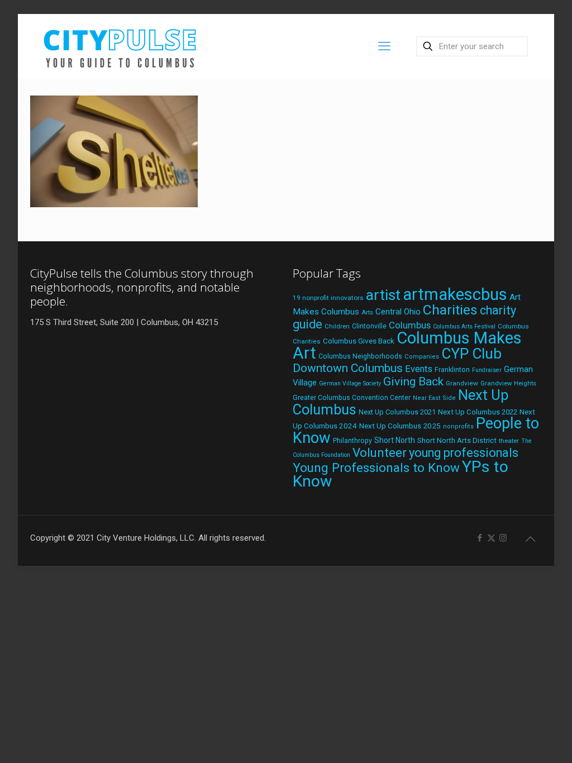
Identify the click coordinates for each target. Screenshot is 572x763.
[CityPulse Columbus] (120, 46)
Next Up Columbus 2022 (477, 412)
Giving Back (413, 381)
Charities (450, 310)
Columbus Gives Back (358, 340)
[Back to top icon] (530, 539)
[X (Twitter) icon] (491, 538)
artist (383, 295)
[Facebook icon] (479, 538)
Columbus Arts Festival (464, 326)
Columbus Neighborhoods (360, 356)
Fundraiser (487, 370)
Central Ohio (398, 312)
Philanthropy (352, 441)
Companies (421, 356)
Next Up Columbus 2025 (400, 425)
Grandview (462, 383)
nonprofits (458, 426)
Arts (367, 312)
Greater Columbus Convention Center (352, 398)
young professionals (463, 453)
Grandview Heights (508, 383)
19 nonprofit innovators (328, 298)
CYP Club (471, 353)
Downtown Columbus (348, 368)
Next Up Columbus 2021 (397, 412)
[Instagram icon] (503, 538)
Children (337, 326)
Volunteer (379, 452)
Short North (394, 440)
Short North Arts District (457, 440)
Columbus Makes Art (407, 345)
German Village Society (350, 383)
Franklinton (452, 370)
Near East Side (434, 398)
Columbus (410, 325)
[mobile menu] (384, 46)
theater (509, 441)
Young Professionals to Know (376, 467)
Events (418, 369)
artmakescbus (455, 294)
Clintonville (369, 326)
